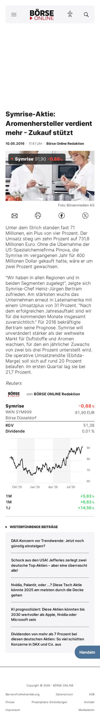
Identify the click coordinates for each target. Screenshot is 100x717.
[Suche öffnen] (86, 14)
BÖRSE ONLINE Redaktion (57, 394)
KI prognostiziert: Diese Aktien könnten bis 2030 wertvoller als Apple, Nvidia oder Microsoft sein (48, 614)
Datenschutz (64, 694)
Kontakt (89, 702)
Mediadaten (86, 709)
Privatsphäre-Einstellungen (49, 702)
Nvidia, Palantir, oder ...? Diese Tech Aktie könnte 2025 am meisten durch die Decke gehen (47, 590)
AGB (91, 694)
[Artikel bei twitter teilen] (85, 215)
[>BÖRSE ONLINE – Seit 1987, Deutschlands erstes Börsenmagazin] (42, 14)
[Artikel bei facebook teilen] (61, 215)
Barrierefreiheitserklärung (22, 694)
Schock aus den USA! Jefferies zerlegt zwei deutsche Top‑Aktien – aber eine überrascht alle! (49, 565)
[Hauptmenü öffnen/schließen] (14, 14)
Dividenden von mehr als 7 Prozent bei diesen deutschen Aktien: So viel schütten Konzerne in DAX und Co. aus (47, 639)
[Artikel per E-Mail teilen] (14, 215)
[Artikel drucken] (38, 215)
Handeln (87, 652)
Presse (10, 702)
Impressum (13, 709)
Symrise (14, 255)
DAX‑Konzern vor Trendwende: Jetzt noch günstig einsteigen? (47, 543)
